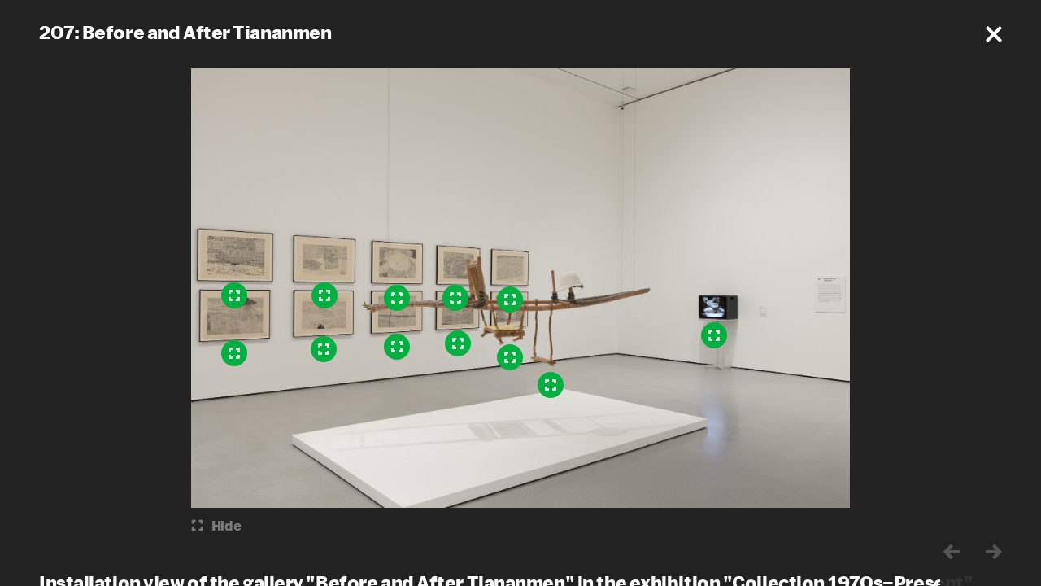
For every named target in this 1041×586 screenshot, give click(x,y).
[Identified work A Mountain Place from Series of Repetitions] (234, 353)
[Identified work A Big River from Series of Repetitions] (509, 299)
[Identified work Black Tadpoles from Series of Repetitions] (234, 295)
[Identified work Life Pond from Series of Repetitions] (455, 297)
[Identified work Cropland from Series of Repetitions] (457, 343)
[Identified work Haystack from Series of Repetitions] (324, 295)
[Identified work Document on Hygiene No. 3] (714, 335)
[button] (993, 34)
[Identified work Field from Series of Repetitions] (396, 346)
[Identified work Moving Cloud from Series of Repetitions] (396, 297)
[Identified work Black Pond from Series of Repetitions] (323, 349)
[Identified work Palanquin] (550, 385)
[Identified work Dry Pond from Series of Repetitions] (509, 357)
